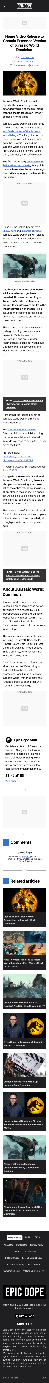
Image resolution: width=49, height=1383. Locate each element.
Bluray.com (9, 230)
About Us (8, 1245)
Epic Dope (14, 1378)
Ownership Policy (11, 1271)
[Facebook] (7, 775)
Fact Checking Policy (32, 1258)
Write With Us (14, 1237)
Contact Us (21, 1245)
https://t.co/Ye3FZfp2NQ (17, 456)
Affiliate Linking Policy (33, 1271)
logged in (26, 856)
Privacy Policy (36, 1245)
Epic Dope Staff (27, 57)
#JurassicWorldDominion (22, 429)
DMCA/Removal (30, 1251)
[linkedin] (22, 775)
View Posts (12, 781)
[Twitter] (17, 775)
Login (27, 1237)
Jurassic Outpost (31, 230)
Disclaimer (14, 1251)
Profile (37, 1237)
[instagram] (12, 775)
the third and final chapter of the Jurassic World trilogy (22, 131)
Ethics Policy (34, 1264)
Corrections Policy (16, 1264)
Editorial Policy (12, 1258)
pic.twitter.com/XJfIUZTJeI (18, 460)
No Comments (19, 65)
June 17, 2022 (10, 470)
